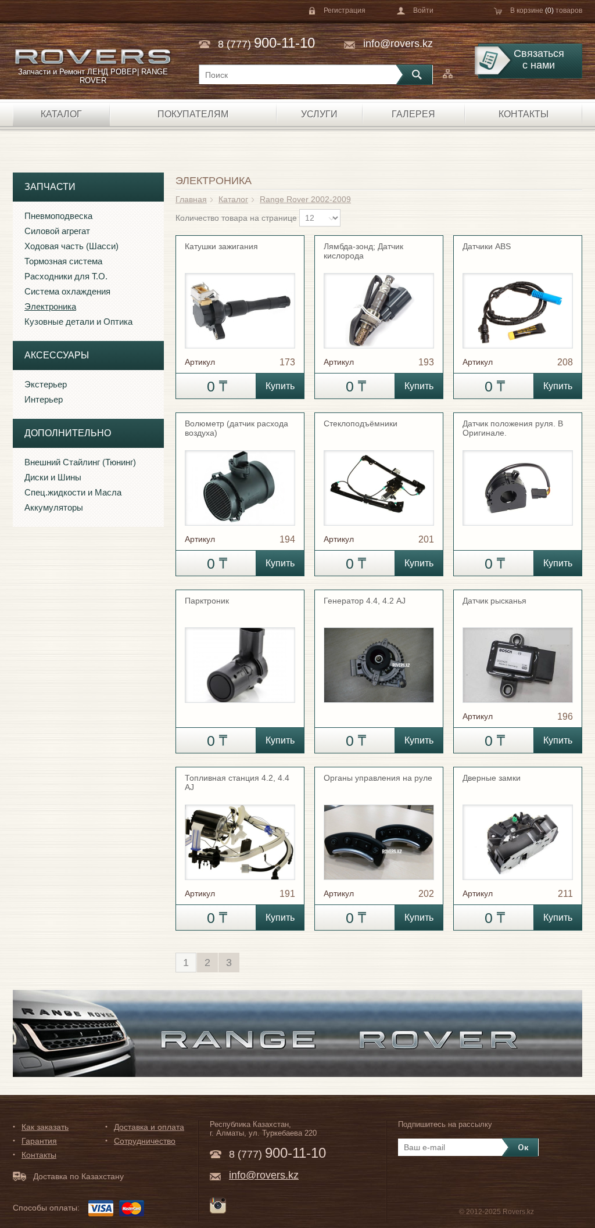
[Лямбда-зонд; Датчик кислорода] (379, 306)
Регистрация (344, 10)
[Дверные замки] (518, 837)
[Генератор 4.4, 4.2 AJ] (379, 660)
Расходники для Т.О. (65, 276)
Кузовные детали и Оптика (78, 321)
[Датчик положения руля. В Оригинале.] (518, 483)
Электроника (50, 306)
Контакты (524, 114)
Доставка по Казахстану (78, 1176)
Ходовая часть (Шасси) (71, 246)
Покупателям (192, 114)
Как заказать (45, 1127)
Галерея (413, 114)
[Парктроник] (240, 660)
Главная (191, 199)
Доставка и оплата (149, 1127)
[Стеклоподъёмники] (379, 483)
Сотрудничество (144, 1141)
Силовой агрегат (57, 231)
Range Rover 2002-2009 (305, 199)
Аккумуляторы (53, 507)
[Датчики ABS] (518, 306)
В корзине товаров (546, 10)
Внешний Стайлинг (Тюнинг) (80, 462)
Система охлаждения (67, 291)
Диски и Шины (52, 477)
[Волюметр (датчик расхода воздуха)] (240, 483)
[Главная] (93, 56)
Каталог (61, 114)
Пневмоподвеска (58, 216)
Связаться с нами (539, 59)
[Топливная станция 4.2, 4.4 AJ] (240, 837)
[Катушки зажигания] (240, 306)
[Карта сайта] (448, 73)
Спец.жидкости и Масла (72, 492)
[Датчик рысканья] (518, 660)
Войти (423, 10)
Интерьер (43, 399)
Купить (280, 386)
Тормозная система (63, 261)
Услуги (319, 114)
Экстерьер (45, 384)
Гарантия (39, 1141)
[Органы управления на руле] (379, 837)
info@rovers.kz (398, 43)
